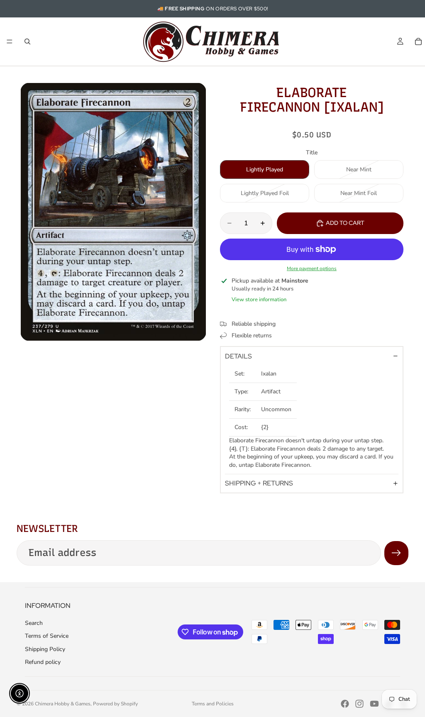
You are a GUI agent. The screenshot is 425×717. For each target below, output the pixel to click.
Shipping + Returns (259, 483)
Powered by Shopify (115, 703)
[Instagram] (359, 704)
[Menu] (9, 41)
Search (34, 623)
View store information (259, 299)
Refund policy (43, 662)
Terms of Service (46, 636)
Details (238, 356)
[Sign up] (396, 553)
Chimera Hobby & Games (62, 703)
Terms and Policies (213, 703)
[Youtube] (374, 704)
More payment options (312, 268)
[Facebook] (345, 704)
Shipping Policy (45, 649)
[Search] (27, 41)
